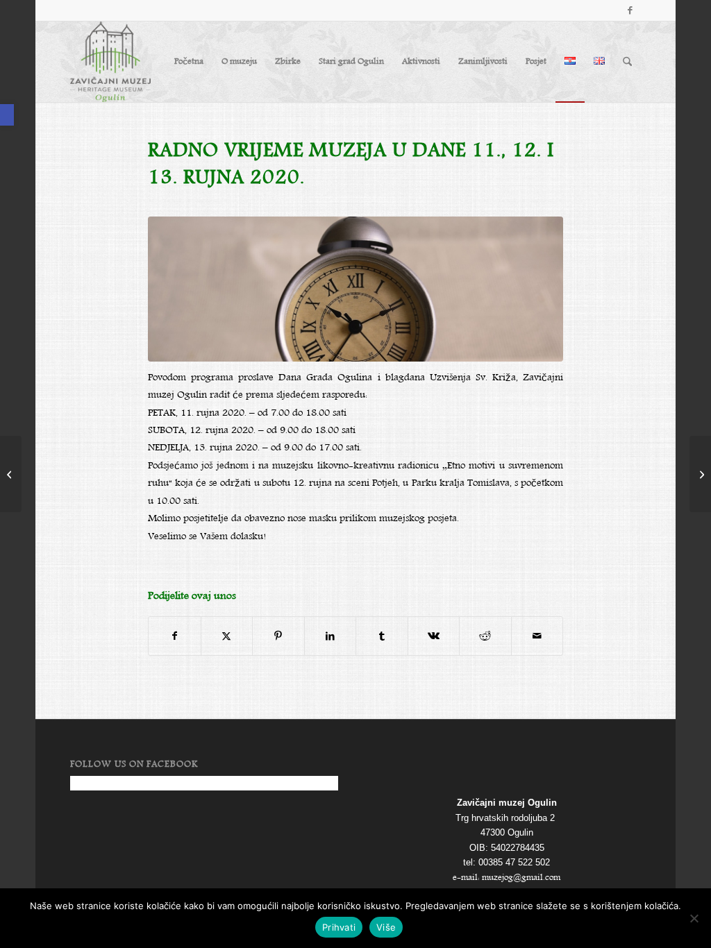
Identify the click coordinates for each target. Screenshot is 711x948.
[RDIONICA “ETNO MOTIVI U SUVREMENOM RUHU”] (11, 474)
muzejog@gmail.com (521, 877)
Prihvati (339, 927)
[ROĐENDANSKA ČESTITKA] (700, 474)
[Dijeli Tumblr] (382, 636)
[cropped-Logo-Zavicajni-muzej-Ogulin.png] (110, 62)
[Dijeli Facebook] (175, 636)
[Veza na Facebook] (630, 10)
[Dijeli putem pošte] (537, 636)
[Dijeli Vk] (434, 636)
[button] (7, 115)
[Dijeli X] (227, 636)
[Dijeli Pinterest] (278, 636)
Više (386, 927)
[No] (694, 918)
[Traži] (627, 62)
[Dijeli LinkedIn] (330, 636)
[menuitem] (188, 62)
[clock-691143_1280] (355, 289)
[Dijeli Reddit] (485, 636)
